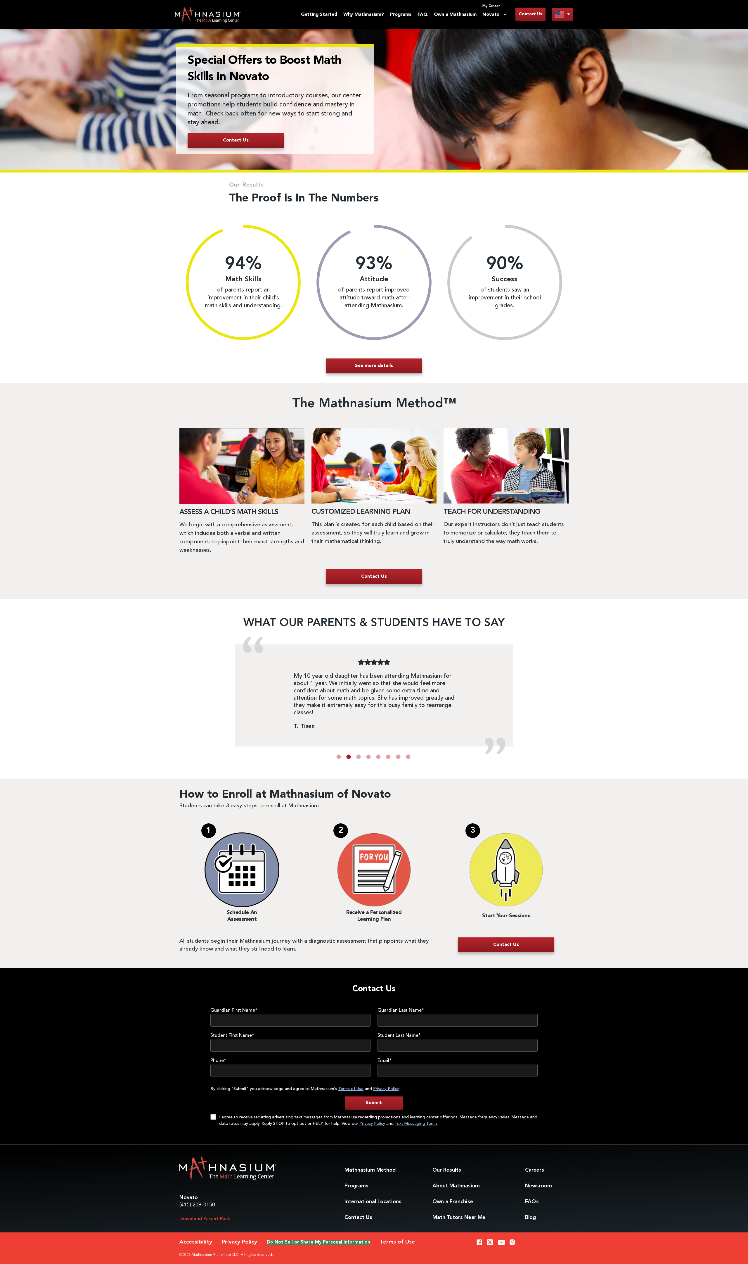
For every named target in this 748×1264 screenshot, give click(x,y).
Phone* (218, 1060)
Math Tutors (458, 1217)
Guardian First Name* (233, 1010)
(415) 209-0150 (197, 1205)
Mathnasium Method (370, 1170)
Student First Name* (232, 1035)
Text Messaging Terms (416, 1124)
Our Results (446, 1170)
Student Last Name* (399, 1035)
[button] (338, 757)
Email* (385, 1060)
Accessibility (195, 1242)
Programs (400, 14)
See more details (374, 365)
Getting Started (319, 14)
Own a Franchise (452, 1201)
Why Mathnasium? (363, 14)
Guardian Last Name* (401, 1010)
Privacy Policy (386, 1089)
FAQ (422, 14)
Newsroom (538, 1186)
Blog (530, 1217)
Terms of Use (350, 1089)
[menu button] (562, 14)
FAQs (532, 1201)
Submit (374, 1103)
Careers (534, 1170)
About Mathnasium (456, 1186)
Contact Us (530, 14)
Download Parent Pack (204, 1219)
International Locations (372, 1201)
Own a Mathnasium (455, 14)
